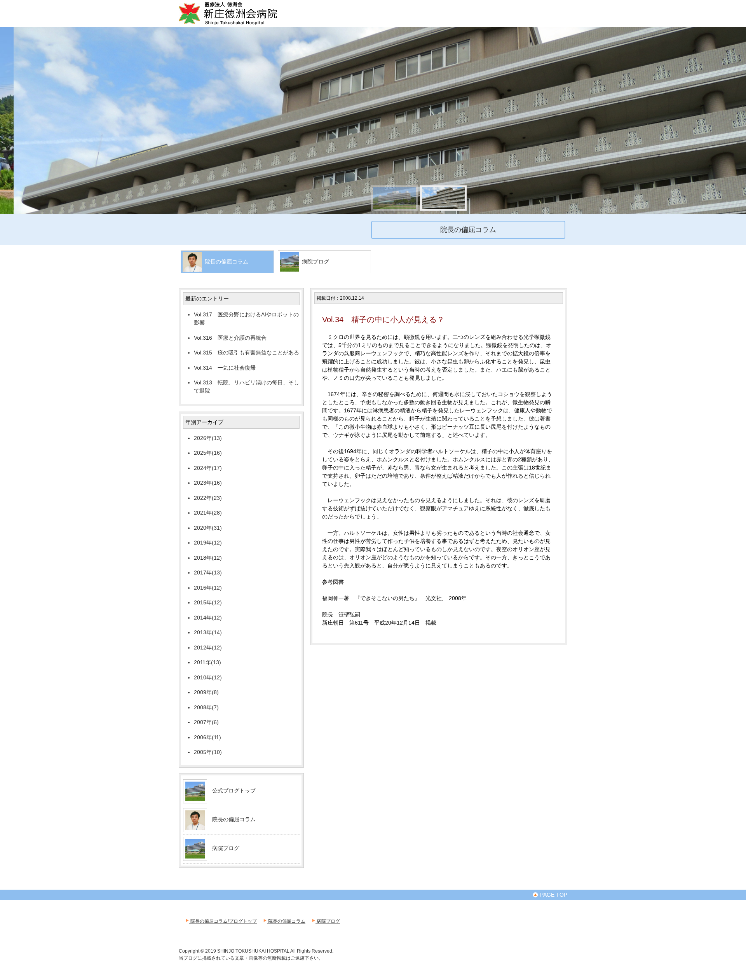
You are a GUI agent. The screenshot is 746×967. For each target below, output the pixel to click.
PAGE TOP (553, 895)
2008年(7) (206, 707)
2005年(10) (208, 752)
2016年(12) (208, 588)
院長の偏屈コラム (234, 819)
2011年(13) (207, 662)
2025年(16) (208, 453)
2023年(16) (208, 483)
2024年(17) (208, 468)
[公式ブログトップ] (195, 798)
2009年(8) (206, 692)
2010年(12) (208, 677)
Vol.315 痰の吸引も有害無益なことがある (246, 352)
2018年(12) (208, 558)
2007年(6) (206, 722)
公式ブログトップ (234, 790)
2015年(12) (208, 602)
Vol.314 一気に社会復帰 (225, 368)
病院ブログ (315, 261)
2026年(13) (208, 438)
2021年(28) (208, 513)
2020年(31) (208, 528)
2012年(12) (208, 647)
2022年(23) (208, 498)
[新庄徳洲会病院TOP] (239, 24)
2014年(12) (208, 617)
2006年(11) (207, 737)
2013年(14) (208, 632)
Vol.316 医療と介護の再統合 (230, 338)
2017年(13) (208, 572)
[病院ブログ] (195, 855)
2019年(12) (208, 542)
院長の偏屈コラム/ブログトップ (223, 921)
